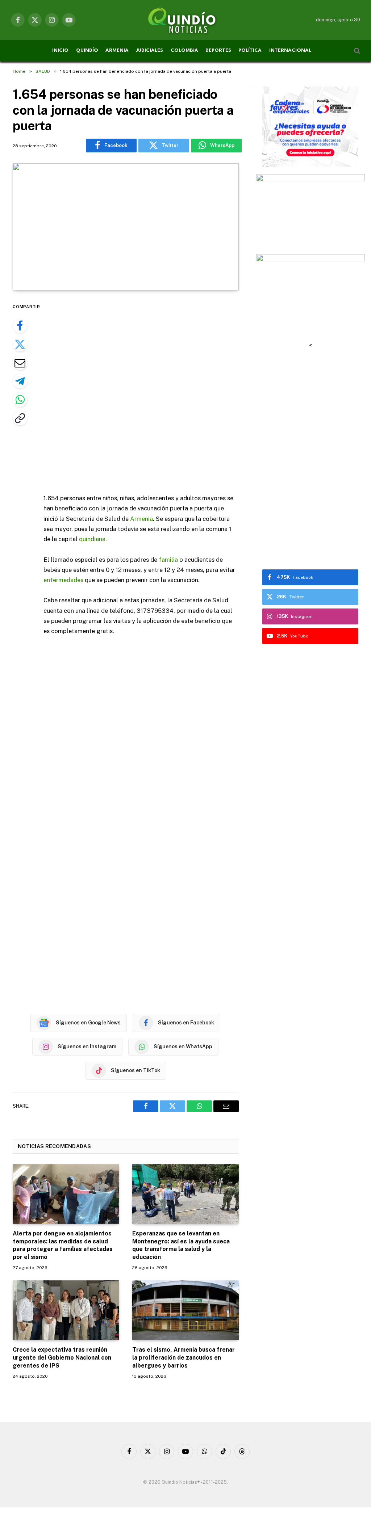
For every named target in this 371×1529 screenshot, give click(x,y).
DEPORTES (218, 50)
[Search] (356, 51)
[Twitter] (20, 344)
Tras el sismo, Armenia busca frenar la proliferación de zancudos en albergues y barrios (183, 1357)
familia (168, 559)
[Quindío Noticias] (185, 20)
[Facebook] (20, 326)
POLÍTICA (250, 50)
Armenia (141, 518)
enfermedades (63, 580)
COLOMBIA (184, 50)
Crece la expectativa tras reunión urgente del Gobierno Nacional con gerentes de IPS (62, 1357)
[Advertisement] (156, 393)
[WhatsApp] (20, 399)
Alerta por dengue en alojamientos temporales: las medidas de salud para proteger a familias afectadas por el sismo (63, 1245)
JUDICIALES (149, 50)
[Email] (20, 362)
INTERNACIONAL (290, 50)
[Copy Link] (20, 418)
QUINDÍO (87, 50)
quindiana (92, 539)
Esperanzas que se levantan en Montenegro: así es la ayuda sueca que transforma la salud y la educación (181, 1245)
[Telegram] (20, 381)
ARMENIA (117, 50)
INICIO (60, 50)
